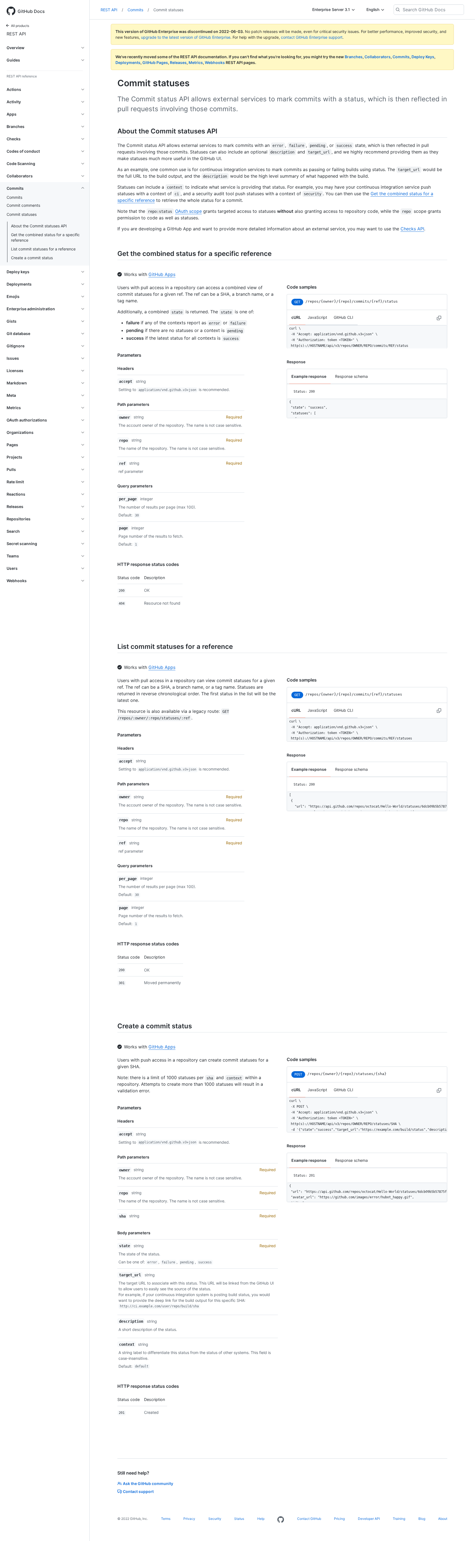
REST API (16, 34)
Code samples (302, 287)
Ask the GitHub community (148, 1483)
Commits (14, 197)
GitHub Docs (31, 11)
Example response (308, 376)
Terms (165, 1519)
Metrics (196, 62)
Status (239, 1519)
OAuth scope (188, 211)
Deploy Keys (423, 56)
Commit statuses (168, 9)
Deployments (127, 62)
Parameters (129, 355)
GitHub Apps (161, 274)
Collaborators (377, 56)
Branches (354, 56)
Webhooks (215, 62)
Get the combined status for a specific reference (45, 237)
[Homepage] (280, 1519)
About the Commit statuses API (39, 226)
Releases (178, 62)
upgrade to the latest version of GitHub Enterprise (185, 37)
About (442, 1519)
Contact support (138, 1491)
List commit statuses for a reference (43, 249)
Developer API (369, 1519)
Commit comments (23, 205)
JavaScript (317, 317)
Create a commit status (32, 257)
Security (214, 1519)
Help (260, 1519)
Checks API (412, 228)
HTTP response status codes (148, 564)
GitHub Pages (155, 62)
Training (399, 1519)
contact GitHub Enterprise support (312, 37)
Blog (421, 1519)
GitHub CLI (343, 317)
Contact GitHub (309, 1519)
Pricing (339, 1519)
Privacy (189, 1519)
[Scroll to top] (462, 1528)
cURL (296, 317)
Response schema (351, 376)
